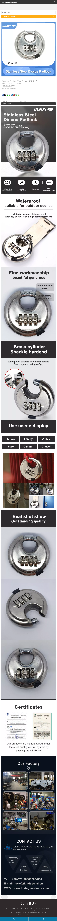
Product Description (7, 103)
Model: (4, 101)
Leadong (34, 914)
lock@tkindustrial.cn (35, 911)
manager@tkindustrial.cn (47, 911)
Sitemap (38, 914)
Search (54, 12)
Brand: (21, 101)
